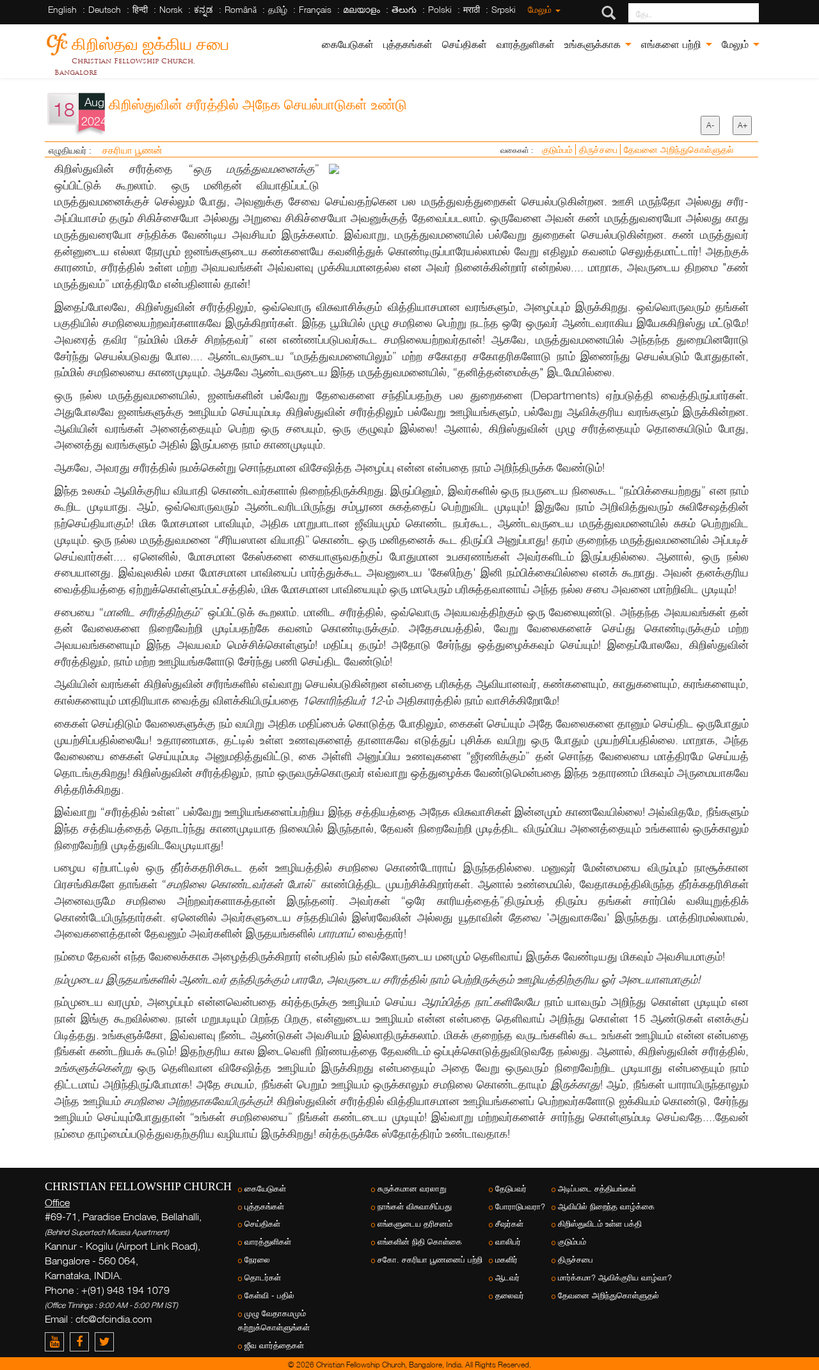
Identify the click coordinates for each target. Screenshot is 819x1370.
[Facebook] (82, 1341)
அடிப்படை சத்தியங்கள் (597, 1188)
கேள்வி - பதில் (269, 1295)
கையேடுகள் (348, 44)
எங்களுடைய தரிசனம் (415, 1224)
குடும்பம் (558, 149)
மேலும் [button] (737, 44)
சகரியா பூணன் (132, 149)
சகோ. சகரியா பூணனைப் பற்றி (430, 1259)
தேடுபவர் (511, 1188)
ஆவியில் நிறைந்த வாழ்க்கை (606, 1206)
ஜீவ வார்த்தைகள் (274, 1345)
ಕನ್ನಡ (203, 9)
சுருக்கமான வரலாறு (412, 1188)
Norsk (170, 9)
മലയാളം (361, 9)
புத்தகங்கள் (408, 44)
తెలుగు (404, 9)
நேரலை (257, 1259)
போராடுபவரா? (520, 1206)
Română (241, 9)
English (62, 9)
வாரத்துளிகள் (526, 44)
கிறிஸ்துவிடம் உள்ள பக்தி (600, 1224)
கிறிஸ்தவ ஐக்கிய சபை (150, 42)
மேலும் (541, 9)
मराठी (471, 9)
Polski (440, 9)
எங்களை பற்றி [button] (672, 44)
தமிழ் (277, 9)
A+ (742, 125)
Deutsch (104, 9)
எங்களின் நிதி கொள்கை (420, 1242)
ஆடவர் (507, 1277)
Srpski (503, 9)
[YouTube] (57, 1341)
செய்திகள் (464, 44)
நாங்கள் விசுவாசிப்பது (415, 1206)
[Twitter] (106, 1341)
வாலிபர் (508, 1242)
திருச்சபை (599, 149)
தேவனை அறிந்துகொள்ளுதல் (678, 149)
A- (710, 125)
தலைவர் (509, 1295)
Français (315, 9)
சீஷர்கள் (509, 1224)
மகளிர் (506, 1259)
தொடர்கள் (262, 1277)
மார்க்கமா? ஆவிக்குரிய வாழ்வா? (615, 1277)
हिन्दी (140, 9)
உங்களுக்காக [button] (594, 44)
